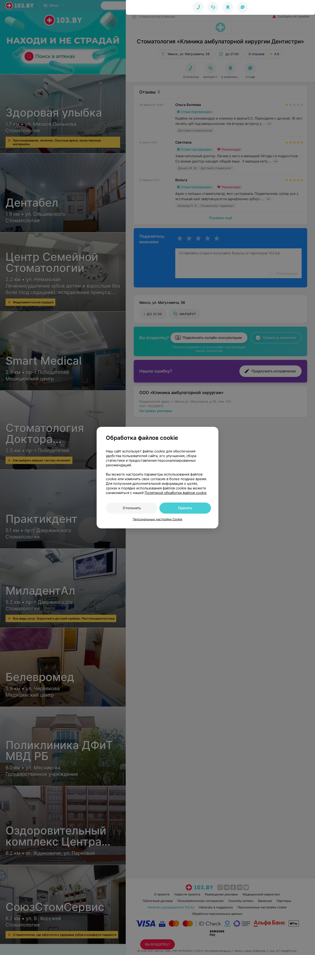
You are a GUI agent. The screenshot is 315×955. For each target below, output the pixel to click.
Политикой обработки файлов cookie (176, 493)
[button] (213, 7)
